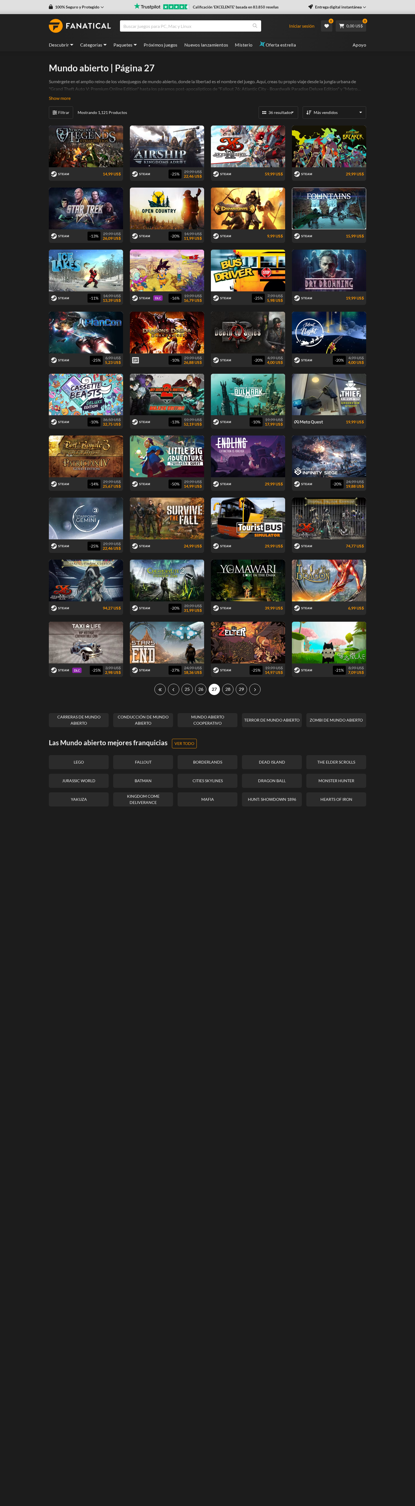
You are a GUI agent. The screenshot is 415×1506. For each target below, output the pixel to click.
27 (214, 689)
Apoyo (359, 44)
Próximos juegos (161, 44)
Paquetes (123, 44)
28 (227, 689)
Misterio (243, 44)
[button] (76, 7)
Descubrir (59, 44)
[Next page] (255, 689)
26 (200, 689)
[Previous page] (173, 689)
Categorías (91, 44)
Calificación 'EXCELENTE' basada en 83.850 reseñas (236, 7)
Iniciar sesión (301, 25)
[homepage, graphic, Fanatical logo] (80, 26)
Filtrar (63, 112)
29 (241, 689)
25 (187, 689)
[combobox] (207, 26)
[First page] (160, 689)
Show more (60, 98)
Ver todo (184, 743)
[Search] (255, 26)
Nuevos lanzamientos (206, 44)
